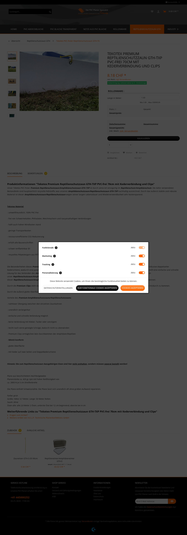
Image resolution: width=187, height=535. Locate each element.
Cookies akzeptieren (132, 288)
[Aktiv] (142, 247)
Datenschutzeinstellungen (58, 288)
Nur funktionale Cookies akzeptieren (97, 288)
